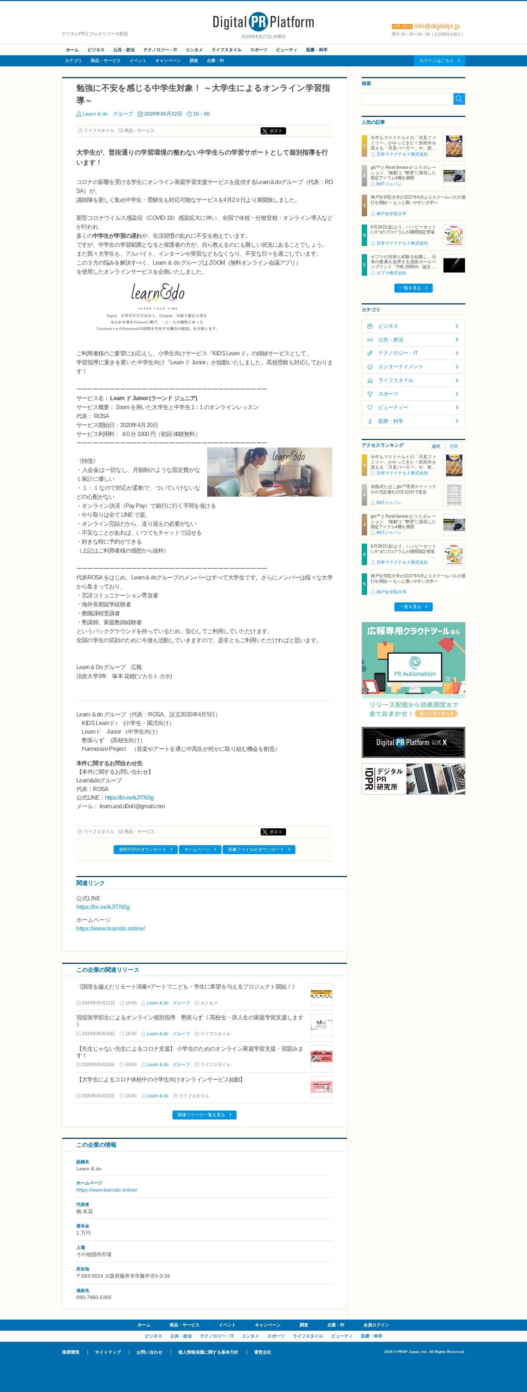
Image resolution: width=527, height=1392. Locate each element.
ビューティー (393, 407)
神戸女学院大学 (391, 213)
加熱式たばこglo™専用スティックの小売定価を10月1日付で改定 (403, 489)
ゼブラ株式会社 (391, 272)
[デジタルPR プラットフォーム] (263, 30)
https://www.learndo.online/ (110, 928)
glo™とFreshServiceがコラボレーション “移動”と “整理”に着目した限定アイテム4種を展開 (403, 172)
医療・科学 (317, 49)
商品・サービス (106, 60)
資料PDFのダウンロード (142, 849)
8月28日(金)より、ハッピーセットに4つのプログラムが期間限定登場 (403, 229)
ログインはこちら (436, 60)
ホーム (72, 49)
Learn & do (157, 1095)
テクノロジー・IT (160, 49)
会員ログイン (376, 1324)
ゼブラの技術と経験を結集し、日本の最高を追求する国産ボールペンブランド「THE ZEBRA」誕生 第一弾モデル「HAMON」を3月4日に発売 (403, 267)
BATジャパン (389, 183)
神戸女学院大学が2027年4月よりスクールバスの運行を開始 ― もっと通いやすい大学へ (418, 200)
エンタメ (194, 49)
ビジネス (96, 49)
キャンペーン (168, 60)
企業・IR (215, 60)
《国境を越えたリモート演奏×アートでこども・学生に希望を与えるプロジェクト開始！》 (187, 987)
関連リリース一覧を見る (201, 1114)
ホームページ (197, 849)
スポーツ (258, 49)
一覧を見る (410, 287)
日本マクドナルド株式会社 (402, 154)
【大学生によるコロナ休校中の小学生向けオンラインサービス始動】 (160, 1079)
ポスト (276, 130)
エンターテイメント (400, 366)
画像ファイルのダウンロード (256, 849)
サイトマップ (108, 1352)
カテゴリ (73, 60)
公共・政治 (124, 49)
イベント (138, 60)
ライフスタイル (227, 49)
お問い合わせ (149, 1352)
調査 (194, 60)
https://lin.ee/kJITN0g (129, 798)
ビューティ (287, 49)
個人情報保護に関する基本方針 (208, 1352)
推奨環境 (70, 1352)
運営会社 (262, 1352)
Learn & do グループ (108, 114)
